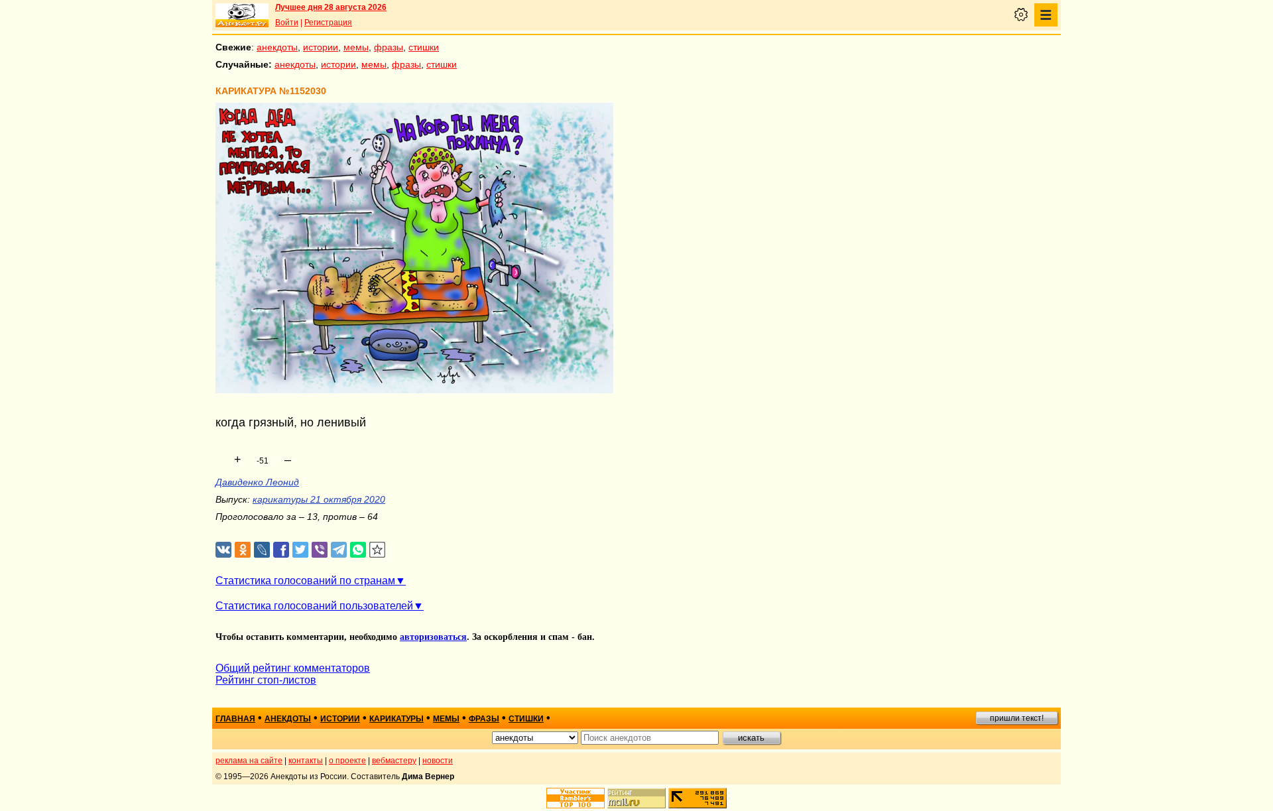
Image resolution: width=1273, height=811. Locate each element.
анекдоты (277, 47)
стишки (423, 47)
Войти (286, 22)
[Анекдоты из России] (242, 15)
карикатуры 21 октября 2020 (319, 499)
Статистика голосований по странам (305, 580)
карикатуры (396, 718)
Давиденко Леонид (257, 482)
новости (437, 760)
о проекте (347, 760)
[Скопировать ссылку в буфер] (377, 550)
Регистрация (328, 22)
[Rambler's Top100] (575, 798)
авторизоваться (433, 637)
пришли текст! (1017, 718)
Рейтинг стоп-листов (265, 680)
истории (320, 47)
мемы (356, 47)
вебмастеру (394, 760)
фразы (388, 47)
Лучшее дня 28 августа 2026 (331, 7)
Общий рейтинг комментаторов (292, 668)
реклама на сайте (248, 760)
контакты (305, 760)
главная (235, 718)
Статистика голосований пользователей (314, 605)
